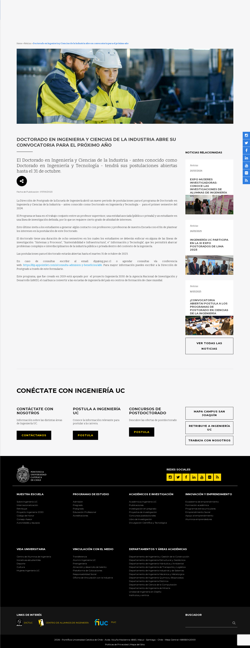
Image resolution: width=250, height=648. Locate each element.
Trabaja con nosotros (209, 440)
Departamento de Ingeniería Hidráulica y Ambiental (156, 563)
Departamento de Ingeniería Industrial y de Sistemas (156, 570)
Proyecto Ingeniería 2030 (30, 512)
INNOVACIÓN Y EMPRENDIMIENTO (208, 494)
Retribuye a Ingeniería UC (209, 427)
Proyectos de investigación (143, 512)
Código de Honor (25, 515)
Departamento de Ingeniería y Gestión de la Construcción (159, 556)
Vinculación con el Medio (93, 549)
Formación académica (197, 505)
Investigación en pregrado (142, 508)
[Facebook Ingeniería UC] (186, 477)
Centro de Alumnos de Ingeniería (34, 556)
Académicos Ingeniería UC (142, 501)
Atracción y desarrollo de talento (90, 567)
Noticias (27, 43)
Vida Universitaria (31, 549)
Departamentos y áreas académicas (158, 549)
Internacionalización (27, 505)
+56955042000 (187, 639)
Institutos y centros (139, 595)
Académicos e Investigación (151, 494)
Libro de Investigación (140, 519)
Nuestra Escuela (30, 494)
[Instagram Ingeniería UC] (170, 477)
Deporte (21, 563)
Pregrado (78, 505)
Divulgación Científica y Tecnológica (148, 522)
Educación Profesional (84, 512)
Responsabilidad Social (84, 574)
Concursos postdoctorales (142, 515)
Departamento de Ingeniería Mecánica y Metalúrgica (156, 574)
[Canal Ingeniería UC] (201, 477)
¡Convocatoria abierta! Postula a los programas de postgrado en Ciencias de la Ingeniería (209, 306)
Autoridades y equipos (28, 522)
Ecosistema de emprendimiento (202, 501)
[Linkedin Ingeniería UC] (193, 477)
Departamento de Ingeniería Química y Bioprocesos (156, 577)
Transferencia (80, 556)
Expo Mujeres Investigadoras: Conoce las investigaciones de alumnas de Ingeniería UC (208, 188)
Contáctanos (34, 435)
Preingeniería (80, 563)
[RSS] (217, 477)
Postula (85, 435)
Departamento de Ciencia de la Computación (153, 584)
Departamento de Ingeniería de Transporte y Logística (157, 567)
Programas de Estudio (91, 494)
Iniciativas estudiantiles (29, 560)
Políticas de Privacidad (116, 644)
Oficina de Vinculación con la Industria (93, 577)
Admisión (78, 501)
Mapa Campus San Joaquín (209, 413)
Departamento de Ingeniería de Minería (149, 588)
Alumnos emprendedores (198, 519)
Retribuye (22, 508)
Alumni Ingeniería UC (84, 560)
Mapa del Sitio (137, 644)
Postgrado (78, 508)
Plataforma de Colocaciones (87, 570)
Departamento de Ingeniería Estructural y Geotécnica (157, 560)
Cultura (21, 567)
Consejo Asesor (24, 519)
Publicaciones (136, 505)
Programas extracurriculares (200, 508)
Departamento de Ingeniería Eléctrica (148, 581)
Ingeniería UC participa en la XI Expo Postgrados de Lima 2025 (209, 244)
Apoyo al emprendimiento (199, 515)
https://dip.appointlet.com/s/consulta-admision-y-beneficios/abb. (62, 265)
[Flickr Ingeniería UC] (209, 477)
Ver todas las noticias (209, 345)
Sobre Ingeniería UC (27, 501)
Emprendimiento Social (197, 512)
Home (19, 43)
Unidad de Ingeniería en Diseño (145, 591)
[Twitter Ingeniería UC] (178, 477)
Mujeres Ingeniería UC (28, 570)
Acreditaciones (80, 515)
